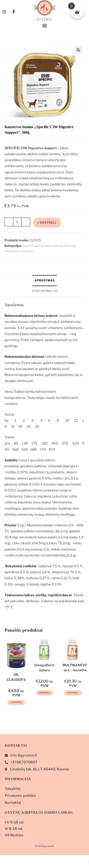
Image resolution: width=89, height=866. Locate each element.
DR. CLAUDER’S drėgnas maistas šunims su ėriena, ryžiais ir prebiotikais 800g (16, 677)
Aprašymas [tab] (44, 280)
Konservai (30, 246)
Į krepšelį (47, 222)
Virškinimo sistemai (19, 251)
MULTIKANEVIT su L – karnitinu (75, 667)
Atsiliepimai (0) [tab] (44, 291)
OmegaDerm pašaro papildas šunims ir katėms (44, 667)
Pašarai (57, 246)
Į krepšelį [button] (16, 702)
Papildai (44, 246)
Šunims (69, 246)
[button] (44, 25)
